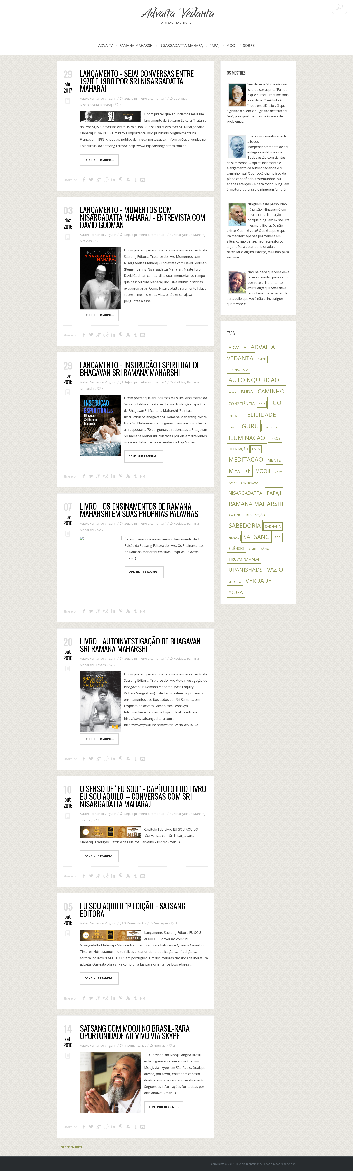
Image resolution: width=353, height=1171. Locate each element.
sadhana (273, 526)
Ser (277, 537)
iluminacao (247, 438)
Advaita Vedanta (176, 15)
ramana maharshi (256, 503)
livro (256, 449)
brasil (232, 392)
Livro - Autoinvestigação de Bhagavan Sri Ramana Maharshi (140, 644)
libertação (238, 449)
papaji (274, 492)
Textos (101, 665)
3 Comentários (135, 923)
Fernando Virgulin (103, 98)
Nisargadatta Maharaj (181, 45)
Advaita (105, 45)
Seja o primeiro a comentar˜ (145, 98)
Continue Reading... (99, 160)
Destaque (180, 98)
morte (278, 472)
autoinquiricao (254, 380)
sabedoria (245, 525)
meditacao (246, 459)
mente (274, 460)
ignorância (270, 427)
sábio (265, 549)
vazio (275, 569)
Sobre (249, 45)
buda (247, 391)
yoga (236, 592)
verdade (258, 581)
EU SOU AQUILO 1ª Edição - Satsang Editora (132, 909)
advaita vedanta (251, 352)
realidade (235, 515)
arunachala (238, 370)
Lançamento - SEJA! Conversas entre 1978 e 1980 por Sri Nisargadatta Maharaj (136, 80)
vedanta (235, 582)
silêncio (236, 548)
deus (262, 404)
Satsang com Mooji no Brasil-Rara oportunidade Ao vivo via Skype (134, 1031)
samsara (234, 538)
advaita (237, 347)
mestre (240, 471)
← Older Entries (69, 1147)
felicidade (260, 414)
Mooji (231, 45)
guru (250, 426)
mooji (262, 471)
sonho (252, 549)
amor (262, 359)
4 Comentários (135, 1045)
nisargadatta (245, 493)
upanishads (246, 569)
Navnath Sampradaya (243, 482)
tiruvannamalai (244, 559)
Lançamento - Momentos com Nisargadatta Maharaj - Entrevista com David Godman (142, 216)
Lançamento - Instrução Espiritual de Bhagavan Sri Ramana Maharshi (140, 368)
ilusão (275, 439)
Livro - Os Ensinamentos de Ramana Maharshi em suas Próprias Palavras (139, 509)
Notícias (86, 241)
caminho (271, 391)
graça (233, 427)
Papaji (214, 45)
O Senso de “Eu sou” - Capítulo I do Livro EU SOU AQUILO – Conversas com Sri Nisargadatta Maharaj (143, 796)
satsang (256, 537)
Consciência (242, 403)
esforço (234, 416)
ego (275, 403)
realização (255, 515)
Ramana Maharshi (136, 45)
